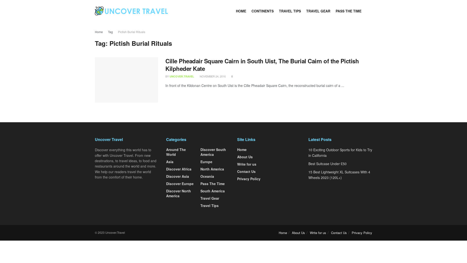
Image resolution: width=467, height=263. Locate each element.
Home (241, 11)
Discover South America (213, 152)
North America (212, 169)
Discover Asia (177, 176)
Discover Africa (178, 169)
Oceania (207, 176)
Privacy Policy (248, 178)
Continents (262, 11)
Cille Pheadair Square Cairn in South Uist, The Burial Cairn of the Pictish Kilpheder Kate (262, 65)
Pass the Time (348, 11)
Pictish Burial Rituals (131, 32)
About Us (245, 156)
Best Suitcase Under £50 (327, 163)
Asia (169, 161)
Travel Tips (290, 11)
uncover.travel (182, 76)
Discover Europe (180, 183)
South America (212, 190)
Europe (206, 161)
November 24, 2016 (212, 76)
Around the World (176, 152)
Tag (110, 32)
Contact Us (246, 171)
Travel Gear (318, 11)
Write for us (246, 164)
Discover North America (178, 193)
